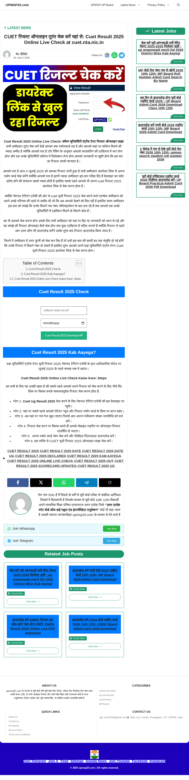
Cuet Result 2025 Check (44, 269)
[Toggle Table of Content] (77, 263)
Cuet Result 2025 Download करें (64, 335)
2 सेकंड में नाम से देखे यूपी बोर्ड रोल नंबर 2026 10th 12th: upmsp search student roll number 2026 (160, 154)
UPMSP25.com (17, 5)
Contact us (13, 721)
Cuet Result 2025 (23, 451)
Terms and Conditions (19, 734)
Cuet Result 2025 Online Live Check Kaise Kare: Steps (48, 278)
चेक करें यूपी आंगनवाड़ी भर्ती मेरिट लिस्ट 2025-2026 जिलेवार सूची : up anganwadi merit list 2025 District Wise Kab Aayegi (33, 577)
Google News (96, 761)
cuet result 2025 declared (40, 456)
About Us (13, 717)
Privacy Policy (156, 4)
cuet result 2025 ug (96, 466)
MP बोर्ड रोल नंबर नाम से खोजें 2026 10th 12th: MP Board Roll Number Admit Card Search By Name (160, 75)
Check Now (178, 62)
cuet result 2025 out (94, 461)
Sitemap (77, 761)
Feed (64, 761)
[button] (178, 5)
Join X (53, 761)
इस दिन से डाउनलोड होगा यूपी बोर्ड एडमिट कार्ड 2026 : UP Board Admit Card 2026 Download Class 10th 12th (160, 103)
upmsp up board (107, 691)
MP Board (104, 704)
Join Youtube (119, 761)
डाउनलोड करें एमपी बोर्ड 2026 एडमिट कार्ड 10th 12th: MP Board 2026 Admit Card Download (94, 575)
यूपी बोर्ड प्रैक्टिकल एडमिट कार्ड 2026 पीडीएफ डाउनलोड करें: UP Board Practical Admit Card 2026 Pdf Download (160, 182)
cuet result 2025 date (60, 451)
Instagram (157, 761)
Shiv (23, 53)
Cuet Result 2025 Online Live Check (40, 461)
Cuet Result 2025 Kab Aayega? (44, 274)
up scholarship (106, 695)
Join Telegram (35, 761)
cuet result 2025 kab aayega (94, 456)
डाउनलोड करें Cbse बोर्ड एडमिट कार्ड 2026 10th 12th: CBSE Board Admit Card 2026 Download (95, 624)
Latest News (128, 4)
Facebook (139, 761)
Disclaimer (13, 725)
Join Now (111, 528)
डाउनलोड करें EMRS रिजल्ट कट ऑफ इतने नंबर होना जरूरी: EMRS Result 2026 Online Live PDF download (32, 626)
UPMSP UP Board (102, 4)
